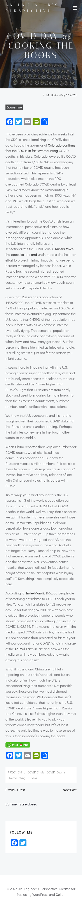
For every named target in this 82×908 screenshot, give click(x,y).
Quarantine (14, 107)
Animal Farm (24, 648)
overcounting (17, 778)
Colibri (60, 894)
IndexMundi (35, 593)
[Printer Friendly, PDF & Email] (17, 745)
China (21, 772)
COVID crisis (36, 772)
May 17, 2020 (68, 95)
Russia (32, 778)
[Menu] (75, 8)
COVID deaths (56, 772)
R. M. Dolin (50, 95)
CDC (13, 772)
